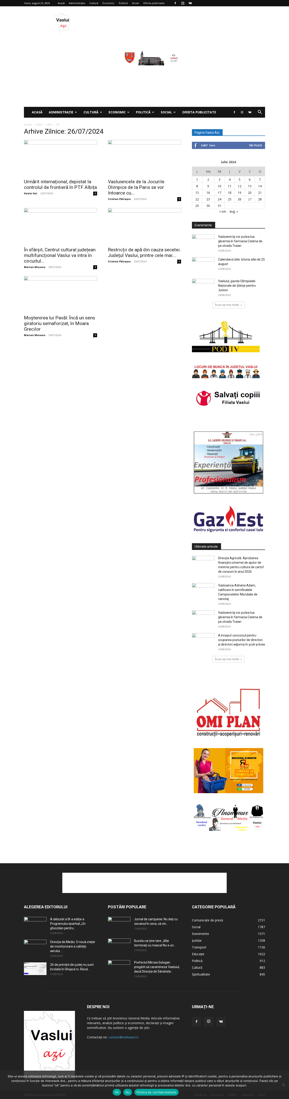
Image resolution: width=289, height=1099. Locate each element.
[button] (259, 112)
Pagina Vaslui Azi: (207, 132)
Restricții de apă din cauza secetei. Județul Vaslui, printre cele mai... (144, 252)
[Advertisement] (144, 73)
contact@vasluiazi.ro (123, 1037)
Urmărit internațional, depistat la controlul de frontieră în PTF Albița (60, 184)
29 (197, 206)
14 (260, 186)
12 (239, 186)
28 (260, 199)
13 (250, 186)
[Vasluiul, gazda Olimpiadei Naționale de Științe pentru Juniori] (203, 287)
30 (208, 206)
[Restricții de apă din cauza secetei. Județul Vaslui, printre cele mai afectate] (144, 226)
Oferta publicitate (154, 3)
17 (219, 192)
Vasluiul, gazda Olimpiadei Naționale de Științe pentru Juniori (237, 285)
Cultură (93, 3)
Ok (117, 1092)
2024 (39, 124)
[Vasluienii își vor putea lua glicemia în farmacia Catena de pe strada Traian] (203, 242)
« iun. (223, 211)
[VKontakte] (190, 3)
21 (260, 192)
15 (197, 192)
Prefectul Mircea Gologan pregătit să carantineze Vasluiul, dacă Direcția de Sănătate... (157, 967)
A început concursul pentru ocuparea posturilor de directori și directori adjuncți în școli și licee (241, 640)
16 (208, 192)
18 (229, 192)
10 (219, 186)
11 (229, 186)
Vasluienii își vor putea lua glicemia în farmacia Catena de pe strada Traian (240, 241)
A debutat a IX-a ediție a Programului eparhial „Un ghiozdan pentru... (68, 923)
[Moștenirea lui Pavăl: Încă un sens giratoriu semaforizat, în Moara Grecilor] (60, 294)
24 (219, 199)
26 (239, 199)
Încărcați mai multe (227, 305)
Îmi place (255, 145)
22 (197, 199)
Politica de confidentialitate (156, 1092)
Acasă (61, 3)
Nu (128, 1092)
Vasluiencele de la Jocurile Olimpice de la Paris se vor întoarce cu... (136, 187)
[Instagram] (182, 3)
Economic (108, 3)
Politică (123, 3)
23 (208, 199)
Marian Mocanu (34, 267)
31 (219, 206)
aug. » (233, 211)
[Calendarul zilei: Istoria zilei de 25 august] (203, 265)
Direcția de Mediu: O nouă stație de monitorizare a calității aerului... (72, 946)
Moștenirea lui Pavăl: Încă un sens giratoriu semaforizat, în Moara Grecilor (59, 323)
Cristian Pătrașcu (119, 199)
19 (239, 192)
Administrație (77, 3)
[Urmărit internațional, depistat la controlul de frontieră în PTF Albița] (60, 158)
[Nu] (283, 1085)
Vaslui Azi (30, 193)
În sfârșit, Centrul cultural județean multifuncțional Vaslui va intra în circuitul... (60, 255)
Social (135, 3)
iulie (49, 124)
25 (229, 199)
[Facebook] (175, 3)
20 (250, 192)
